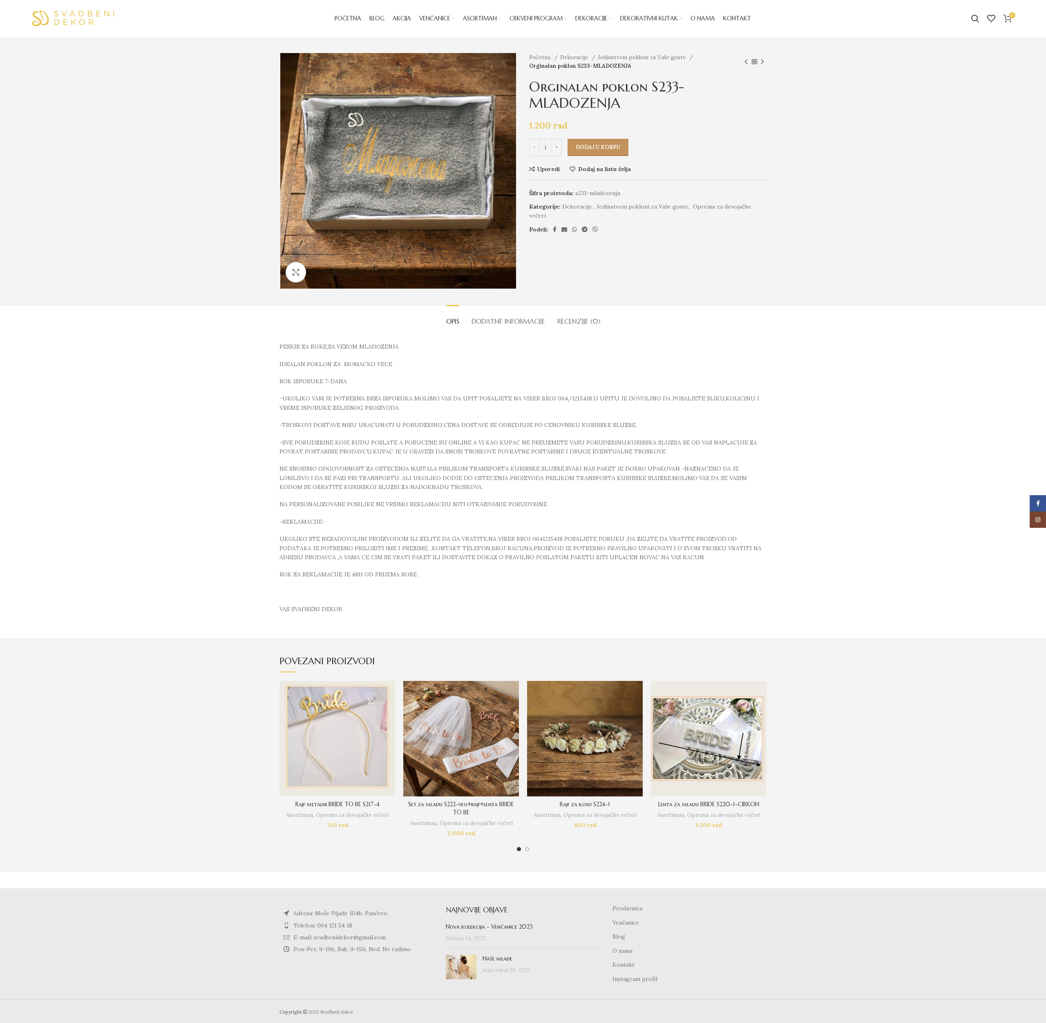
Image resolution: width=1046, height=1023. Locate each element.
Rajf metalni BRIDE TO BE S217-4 (337, 804)
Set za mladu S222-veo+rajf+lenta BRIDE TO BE (461, 808)
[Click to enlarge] (296, 272)
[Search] (975, 18)
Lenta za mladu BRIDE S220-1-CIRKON (708, 804)
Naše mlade (497, 958)
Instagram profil (634, 979)
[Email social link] (564, 229)
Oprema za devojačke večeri (352, 815)
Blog (618, 936)
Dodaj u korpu (598, 147)
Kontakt (623, 964)
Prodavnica (627, 908)
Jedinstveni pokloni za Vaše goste (642, 57)
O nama (622, 950)
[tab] (452, 317)
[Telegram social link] (584, 229)
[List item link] (356, 925)
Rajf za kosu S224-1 (585, 804)
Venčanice (625, 922)
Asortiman (299, 815)
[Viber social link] (595, 229)
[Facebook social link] (554, 229)
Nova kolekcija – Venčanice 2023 (489, 926)
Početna (540, 57)
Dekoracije (575, 57)
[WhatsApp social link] (574, 229)
